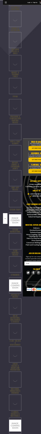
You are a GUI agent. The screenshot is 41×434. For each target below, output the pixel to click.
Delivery (36, 228)
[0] (39, 2)
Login (28, 2)
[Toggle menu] (5, 3)
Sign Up (35, 2)
